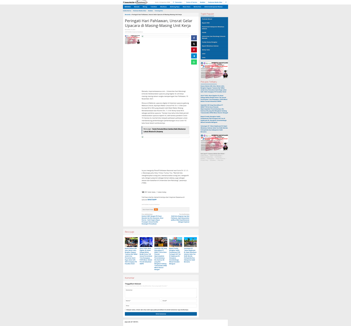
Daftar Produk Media (215, 155)
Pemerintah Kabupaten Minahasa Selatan (213, 27)
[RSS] (156, 209)
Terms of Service (220, 158)
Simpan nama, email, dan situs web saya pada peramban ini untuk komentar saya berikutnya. (157, 310)
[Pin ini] (194, 49)
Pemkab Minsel (207, 19)
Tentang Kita (210, 158)
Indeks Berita (204, 155)
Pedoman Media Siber (207, 157)
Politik (204, 32)
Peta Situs (220, 160)
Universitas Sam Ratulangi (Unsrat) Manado (213, 37)
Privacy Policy (204, 160)
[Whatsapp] (194, 62)
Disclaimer (213, 160)
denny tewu (206, 50)
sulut (203, 53)
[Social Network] (226, 2)
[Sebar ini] (194, 37)
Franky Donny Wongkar (209, 42)
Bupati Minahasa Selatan (210, 46)
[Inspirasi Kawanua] (135, 2)
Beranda (127, 14)
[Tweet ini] (194, 43)
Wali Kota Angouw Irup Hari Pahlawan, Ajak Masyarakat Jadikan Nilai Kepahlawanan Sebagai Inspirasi (180, 218)
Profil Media (218, 157)
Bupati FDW (206, 23)
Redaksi (203, 158)
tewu (203, 57)
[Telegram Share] (194, 55)
